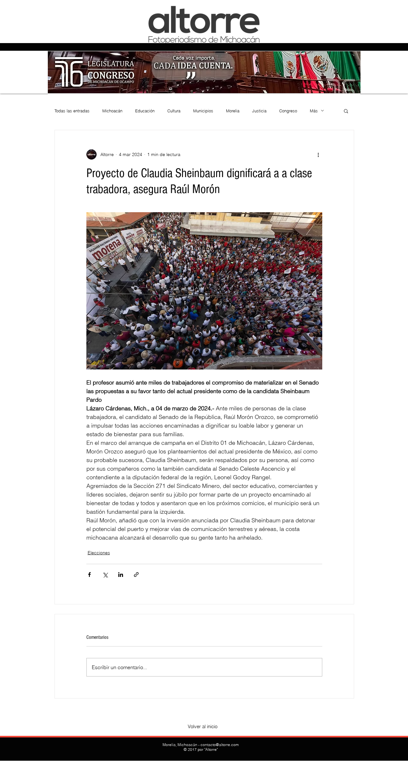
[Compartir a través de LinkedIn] (121, 575)
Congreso (288, 110)
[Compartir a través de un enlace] (136, 575)
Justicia (259, 110)
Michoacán (112, 110)
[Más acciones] (318, 154)
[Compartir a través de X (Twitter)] (105, 575)
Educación (145, 110)
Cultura (173, 110)
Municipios (203, 110)
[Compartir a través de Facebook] (89, 575)
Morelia (232, 110)
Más (314, 110)
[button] (346, 110)
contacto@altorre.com (219, 744)
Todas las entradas (72, 110)
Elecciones (99, 553)
